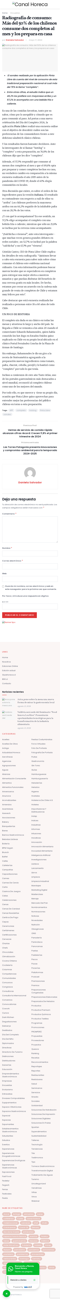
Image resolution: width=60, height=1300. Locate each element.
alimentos (29, 1214)
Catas (5, 895)
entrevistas (28, 1232)
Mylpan (7, 1249)
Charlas (6, 943)
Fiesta (5, 1198)
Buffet (5, 856)
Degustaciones (9, 1021)
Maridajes (36, 885)
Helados (35, 787)
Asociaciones (8, 817)
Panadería (36, 937)
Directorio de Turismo (12, 1052)
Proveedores (37, 1040)
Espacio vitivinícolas (11, 1107)
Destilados (7, 1030)
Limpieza (35, 877)
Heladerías (36, 783)
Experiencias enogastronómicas (11, 1155)
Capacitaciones (9, 874)
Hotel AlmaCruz (11, 1245)
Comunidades (9, 978)
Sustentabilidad (38, 1135)
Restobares (37, 1079)
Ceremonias (8, 926)
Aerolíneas (7, 756)
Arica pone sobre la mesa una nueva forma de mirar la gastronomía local (35, 701)
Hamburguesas (38, 774)
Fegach (5, 1185)
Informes (35, 829)
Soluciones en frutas (41, 1122)
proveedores (38, 1254)
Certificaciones (9, 934)
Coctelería (7, 965)
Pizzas (34, 963)
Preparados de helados (42, 1001)
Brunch (5, 852)
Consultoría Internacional (14, 995)
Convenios (7, 1000)
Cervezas (6, 939)
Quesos (35, 1049)
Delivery (35, 1227)
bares (40, 1214)
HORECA (45, 1241)
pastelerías (22, 1254)
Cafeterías (7, 865)
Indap (34, 816)
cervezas (25, 1223)
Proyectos (36, 1044)
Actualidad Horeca (11, 752)
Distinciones (8, 1056)
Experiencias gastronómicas (9, 1166)
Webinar (35, 1201)
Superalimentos (39, 1131)
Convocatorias (9, 1004)
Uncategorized (38, 1183)
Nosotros (6, 661)
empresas (7, 1081)
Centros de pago (10, 917)
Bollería (5, 843)
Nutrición (35, 924)
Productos (36, 1005)
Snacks (34, 1096)
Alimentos (7, 783)
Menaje (35, 898)
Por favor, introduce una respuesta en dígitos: (25, 596)
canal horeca (33, 1218)
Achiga (5, 748)
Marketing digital (39, 890)
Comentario (9, 513)
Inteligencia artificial (40, 855)
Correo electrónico (12, 560)
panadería (19, 1249)
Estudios (6, 1140)
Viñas (34, 1192)
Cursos (5, 1013)
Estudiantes (7, 1135)
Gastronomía (37, 761)
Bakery (5, 822)
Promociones (37, 1027)
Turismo (35, 1179)
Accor (6, 1214)
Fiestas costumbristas (41, 739)
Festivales (7, 1193)
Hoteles (35, 804)
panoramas (48, 1249)
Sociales (35, 1101)
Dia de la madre (11, 1232)
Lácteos (35, 864)
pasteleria (8, 1254)
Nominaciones (38, 911)
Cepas (5, 921)
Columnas (7, 969)
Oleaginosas (37, 929)
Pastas (34, 950)
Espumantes (8, 1124)
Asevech (6, 813)
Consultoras (8, 991)
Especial (6, 1115)
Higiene (35, 791)
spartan (35, 1127)
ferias (6, 1241)
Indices (34, 820)
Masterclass (37, 894)
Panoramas (37, 946)
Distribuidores (8, 1060)
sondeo (7, 414)
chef (36, 1223)
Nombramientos (39, 907)
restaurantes (10, 1258)
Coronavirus (10, 1227)
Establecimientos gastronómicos (10, 1130)
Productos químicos (41, 1014)
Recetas (35, 1057)
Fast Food (6, 1176)
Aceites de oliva (10, 743)
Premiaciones (38, 981)
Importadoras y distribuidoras (38, 810)
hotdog (33, 410)
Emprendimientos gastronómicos (10, 1075)
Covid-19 (23, 1227)
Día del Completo (10, 1034)
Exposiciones (8, 1172)
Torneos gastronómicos (42, 1166)
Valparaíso (40, 1267)
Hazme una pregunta (23, 1271)
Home (4, 13)
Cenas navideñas (10, 913)
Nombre (7, 548)
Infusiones (36, 833)
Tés (33, 1153)
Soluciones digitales (41, 1118)
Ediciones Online (10, 666)
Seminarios (36, 1088)
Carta (5, 887)
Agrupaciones (9, 765)
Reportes (35, 1070)
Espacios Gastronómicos (14, 1111)
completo (21, 410)
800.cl (5, 679)
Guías (34, 769)
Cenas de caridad (11, 908)
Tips (33, 1162)
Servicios (35, 1092)
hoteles (38, 1245)
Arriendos (7, 804)
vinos (51, 1267)
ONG (33, 933)
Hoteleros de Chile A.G (42, 800)
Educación (7, 1069)
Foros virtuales (38, 743)
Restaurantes (37, 1075)
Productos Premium (40, 1010)
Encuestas (15, 13)
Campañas (7, 869)
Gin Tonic (35, 765)
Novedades (37, 920)
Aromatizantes (9, 800)
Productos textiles (40, 1018)
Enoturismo (7, 1089)
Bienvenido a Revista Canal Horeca (24, 1267)
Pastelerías (36, 955)
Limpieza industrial (40, 881)
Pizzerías (35, 968)
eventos (33, 1236)
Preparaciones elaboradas (44, 997)
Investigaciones (38, 859)
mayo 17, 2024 (35, 40)
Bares (5, 830)
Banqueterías (8, 826)
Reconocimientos (39, 1062)
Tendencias (37, 1149)
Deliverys (6, 1026)
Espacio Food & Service (15, 1236)
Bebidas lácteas (10, 839)
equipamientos (9, 1102)
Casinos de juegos (11, 891)
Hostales (35, 796)
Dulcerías (6, 1065)
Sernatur (36, 1258)
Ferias (5, 1189)
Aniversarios (8, 791)
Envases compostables (13, 1098)
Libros (34, 872)
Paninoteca (36, 942)
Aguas (5, 769)
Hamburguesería (39, 778)
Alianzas (6, 774)
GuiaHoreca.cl (9, 674)
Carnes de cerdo (10, 882)
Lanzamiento (37, 868)
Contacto (6, 683)
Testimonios (37, 1157)
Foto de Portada (39, 748)
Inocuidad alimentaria (41, 850)
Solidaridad (37, 1105)
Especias (6, 1120)
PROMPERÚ (36, 1031)
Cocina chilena (9, 960)
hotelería (26, 1245)
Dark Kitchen (8, 1017)
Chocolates (7, 952)
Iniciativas (36, 837)
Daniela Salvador (15, 40)
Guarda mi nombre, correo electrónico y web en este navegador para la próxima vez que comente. (31, 588)
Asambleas (7, 809)
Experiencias (8, 1149)
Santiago (24, 1258)
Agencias (6, 761)
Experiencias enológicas (13, 1160)
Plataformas (37, 972)
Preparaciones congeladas (38, 991)
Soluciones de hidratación (44, 1109)
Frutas (34, 756)
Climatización (8, 956)
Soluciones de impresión (43, 1114)
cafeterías (9, 1218)
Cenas (5, 904)
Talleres (35, 1140)
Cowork (6, 1008)
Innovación (36, 842)
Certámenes (8, 930)
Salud (34, 1083)
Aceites (5, 739)
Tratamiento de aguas (42, 1175)
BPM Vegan (7, 848)
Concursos (7, 982)
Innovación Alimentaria (42, 846)
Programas (36, 1023)
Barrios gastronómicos (13, 835)
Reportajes (36, 1066)
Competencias (9, 973)
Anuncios (6, 796)
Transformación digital (42, 1170)
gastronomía (19, 1241)
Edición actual (8, 670)
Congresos (7, 986)
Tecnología (36, 1144)
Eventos (6, 1144)
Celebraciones (9, 900)
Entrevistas (7, 1094)
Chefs (5, 947)
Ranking (35, 1053)
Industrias (36, 824)
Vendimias (36, 1188)
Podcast (35, 976)
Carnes (5, 878)
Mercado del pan (39, 903)
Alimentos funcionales (12, 787)
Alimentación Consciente (14, 778)
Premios (35, 985)
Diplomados (8, 1043)
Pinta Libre (45, 410)
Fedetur (5, 1180)
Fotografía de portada (42, 752)
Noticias (35, 916)
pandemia (34, 1249)
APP (11, 410)
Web (4, 573)
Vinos (34, 1196)
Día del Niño (8, 1039)
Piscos (34, 959)
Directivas (7, 1047)
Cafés (5, 861)
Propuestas (36, 1036)
